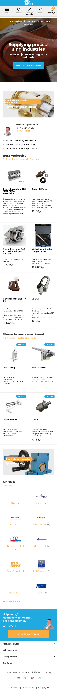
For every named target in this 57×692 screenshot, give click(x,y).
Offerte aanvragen (28, 634)
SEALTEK (15, 592)
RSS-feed (36, 672)
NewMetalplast (15, 548)
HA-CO (16, 524)
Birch (15, 503)
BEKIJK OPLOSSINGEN (28, 65)
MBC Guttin (41, 524)
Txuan (41, 592)
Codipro (41, 503)
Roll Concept (41, 571)
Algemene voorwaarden (18, 672)
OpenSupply (16, 571)
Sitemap (47, 672)
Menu (7, 13)
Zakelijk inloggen (29, 13)
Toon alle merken (12, 601)
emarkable (28, 687)
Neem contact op (24, 131)
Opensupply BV (42, 687)
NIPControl (41, 546)
